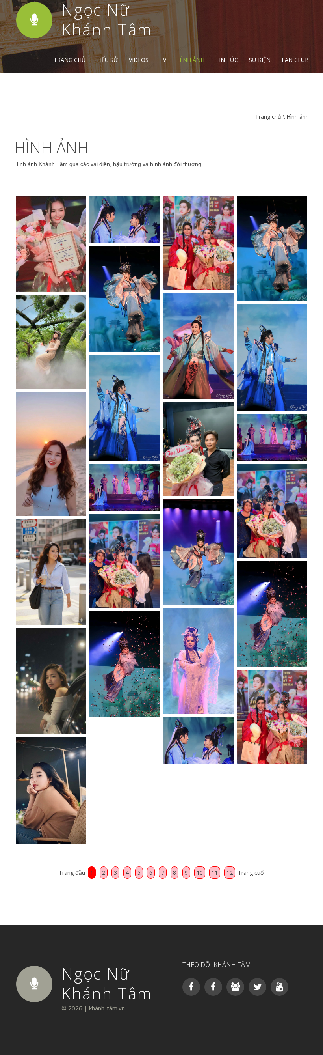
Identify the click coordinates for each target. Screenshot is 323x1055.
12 (229, 872)
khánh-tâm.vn (107, 1008)
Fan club (295, 59)
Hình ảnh (190, 59)
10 (200, 872)
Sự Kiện (260, 59)
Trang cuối (251, 872)
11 (215, 872)
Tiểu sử (107, 59)
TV (163, 59)
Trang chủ (69, 59)
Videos (139, 59)
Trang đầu (72, 872)
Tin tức (226, 59)
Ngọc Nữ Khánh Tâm (106, 983)
